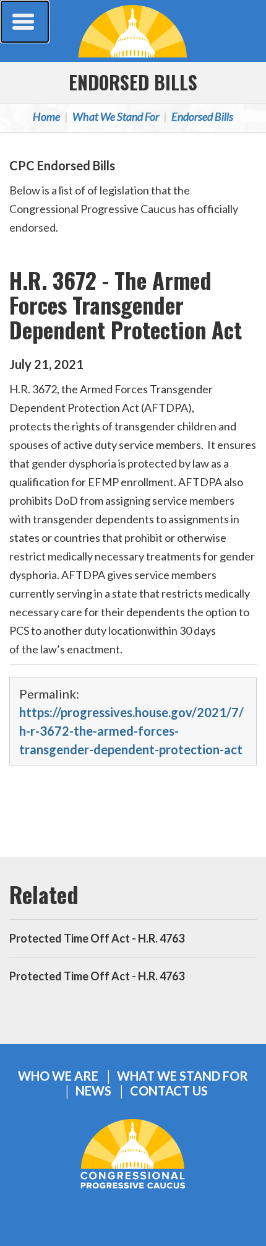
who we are (58, 1076)
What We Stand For (115, 116)
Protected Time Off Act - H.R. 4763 (96, 938)
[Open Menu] (24, 21)
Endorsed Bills (133, 82)
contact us (169, 1091)
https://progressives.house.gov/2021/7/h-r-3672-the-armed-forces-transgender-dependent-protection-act (131, 731)
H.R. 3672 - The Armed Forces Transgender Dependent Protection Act (125, 304)
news (93, 1091)
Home (46, 116)
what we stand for (182, 1076)
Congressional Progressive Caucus (133, 31)
